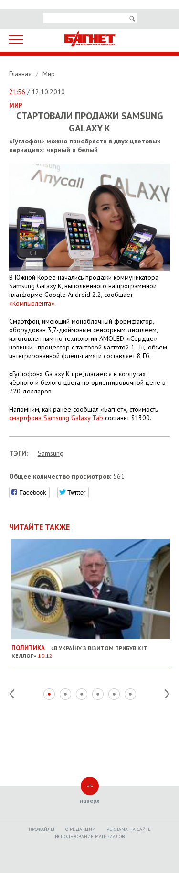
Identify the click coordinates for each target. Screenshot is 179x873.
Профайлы (41, 829)
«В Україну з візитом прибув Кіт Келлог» (79, 651)
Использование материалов (90, 836)
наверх (89, 800)
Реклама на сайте (128, 829)
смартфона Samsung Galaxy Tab (56, 418)
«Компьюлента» (31, 303)
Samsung (50, 453)
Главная (21, 73)
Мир (48, 73)
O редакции (80, 829)
